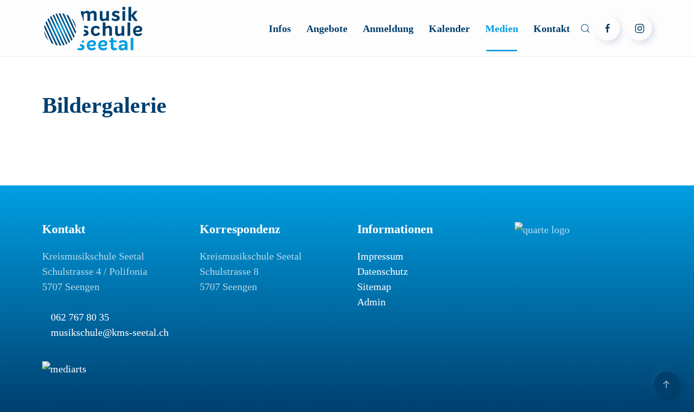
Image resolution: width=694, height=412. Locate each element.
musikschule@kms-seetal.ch (110, 332)
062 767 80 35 (80, 317)
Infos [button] (280, 28)
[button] (585, 28)
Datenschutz (382, 271)
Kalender (449, 28)
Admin (371, 301)
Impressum (380, 256)
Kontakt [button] (551, 28)
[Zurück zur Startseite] (93, 28)
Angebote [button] (327, 28)
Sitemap (374, 286)
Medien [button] (501, 28)
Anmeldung (388, 28)
